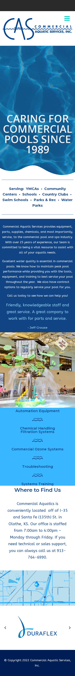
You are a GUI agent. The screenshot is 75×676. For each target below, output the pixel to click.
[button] (5, 628)
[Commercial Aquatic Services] (37, 40)
